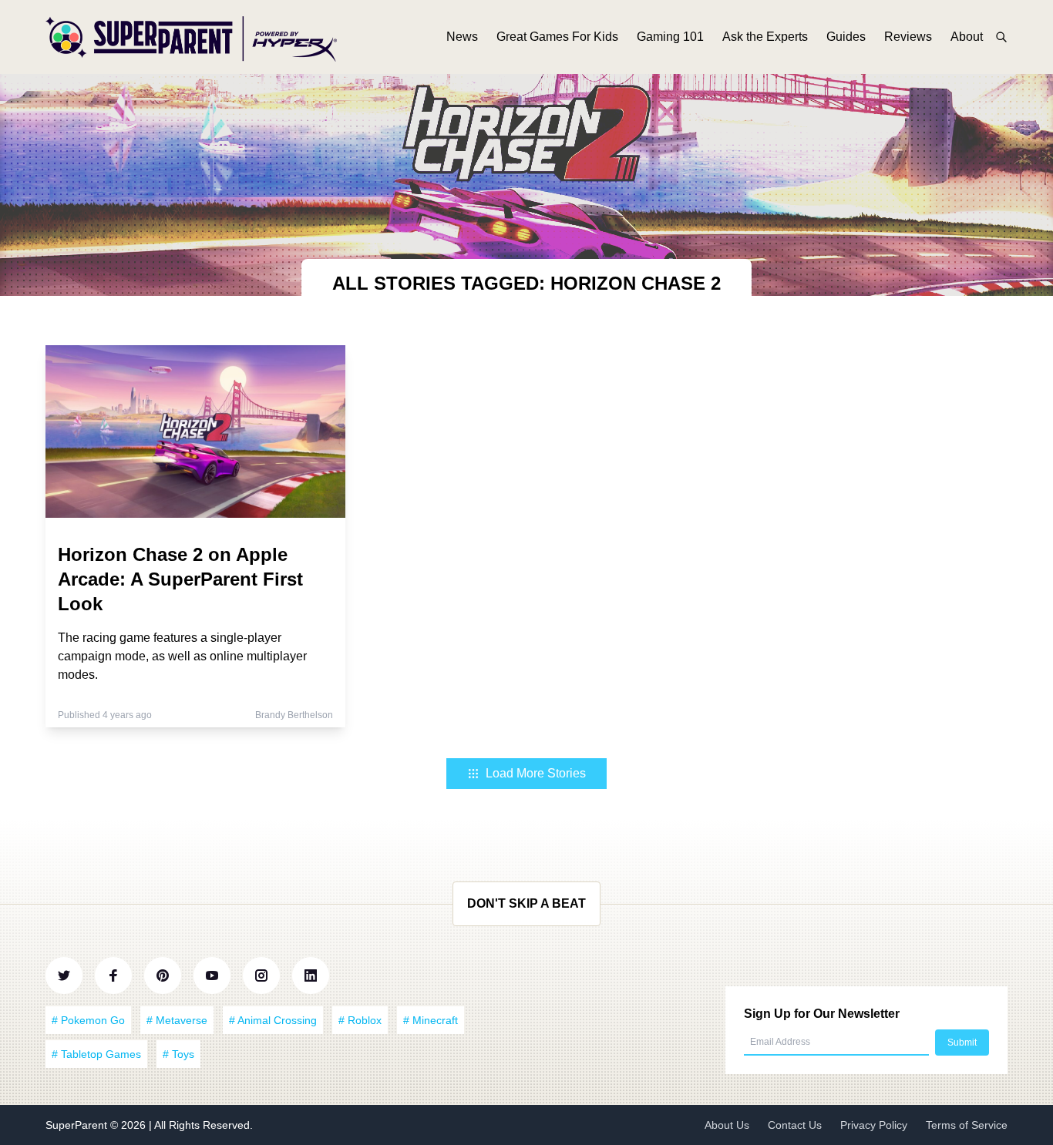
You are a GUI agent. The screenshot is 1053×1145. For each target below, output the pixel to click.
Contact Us (795, 1125)
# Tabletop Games (96, 1054)
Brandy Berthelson (294, 715)
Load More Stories (536, 773)
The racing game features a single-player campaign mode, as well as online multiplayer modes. (182, 656)
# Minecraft (430, 1020)
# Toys (178, 1054)
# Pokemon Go (88, 1020)
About (966, 36)
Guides (846, 36)
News (462, 36)
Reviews (908, 36)
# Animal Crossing (273, 1020)
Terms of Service (967, 1125)
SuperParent (77, 1125)
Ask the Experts (765, 36)
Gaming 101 (670, 36)
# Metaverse (176, 1020)
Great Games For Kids (557, 36)
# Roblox (360, 1020)
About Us (727, 1125)
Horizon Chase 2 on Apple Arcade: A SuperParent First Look (180, 579)
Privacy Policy (873, 1125)
